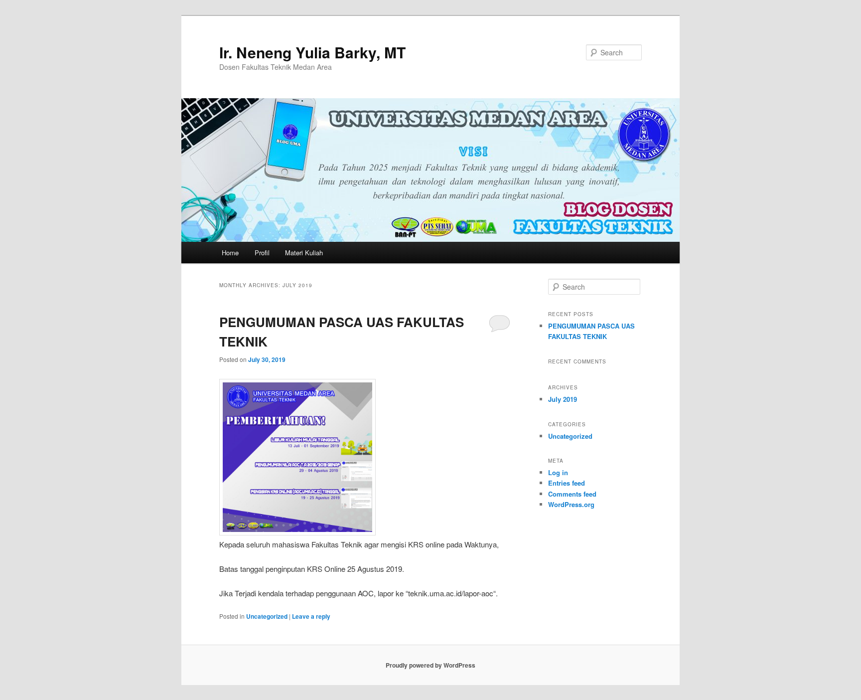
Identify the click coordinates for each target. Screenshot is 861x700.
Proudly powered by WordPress (430, 665)
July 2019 (562, 399)
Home (230, 252)
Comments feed (572, 494)
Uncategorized (266, 616)
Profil (262, 252)
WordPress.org (571, 504)
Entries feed (566, 483)
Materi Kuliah (304, 252)
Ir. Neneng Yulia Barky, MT (312, 52)
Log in (558, 472)
